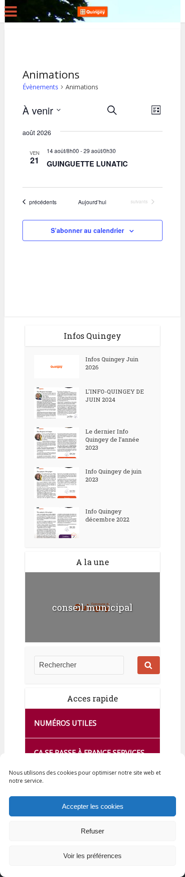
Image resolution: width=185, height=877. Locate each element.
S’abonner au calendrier (87, 230)
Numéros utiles (65, 723)
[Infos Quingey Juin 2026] (59, 366)
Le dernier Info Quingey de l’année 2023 (112, 439)
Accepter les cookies (92, 806)
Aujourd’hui (92, 202)
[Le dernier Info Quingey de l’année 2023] (59, 442)
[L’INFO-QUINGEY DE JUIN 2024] (59, 402)
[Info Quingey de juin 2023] (59, 482)
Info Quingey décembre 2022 (107, 515)
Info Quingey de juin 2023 (113, 475)
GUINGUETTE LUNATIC (87, 163)
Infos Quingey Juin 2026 (111, 363)
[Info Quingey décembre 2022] (59, 522)
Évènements (40, 87)
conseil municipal (92, 607)
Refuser (92, 831)
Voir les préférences (92, 855)
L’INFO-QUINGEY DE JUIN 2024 (114, 395)
